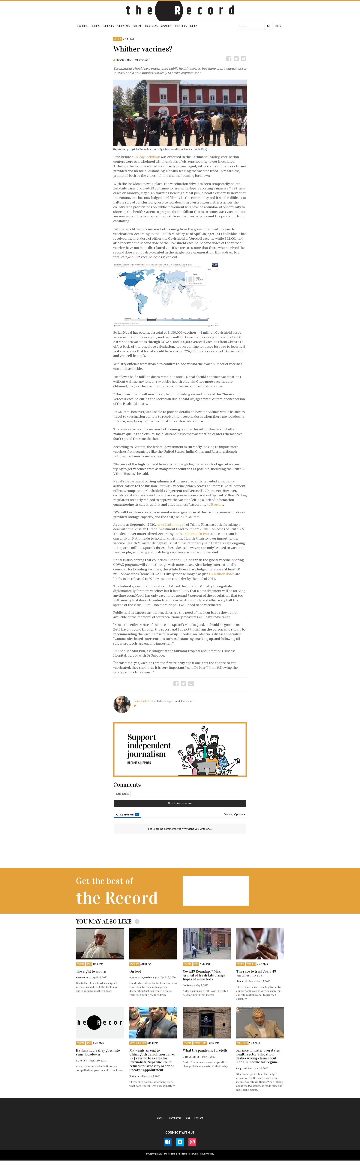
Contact (198, 1118)
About (160, 1118)
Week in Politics (138, 1043)
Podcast (137, 26)
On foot (135, 971)
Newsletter (166, 26)
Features (95, 26)
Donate (193, 26)
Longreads (108, 26)
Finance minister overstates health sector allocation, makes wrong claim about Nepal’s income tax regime (258, 1056)
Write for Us (181, 26)
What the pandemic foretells (205, 1050)
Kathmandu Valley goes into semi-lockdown (98, 1052)
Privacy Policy (207, 1153)
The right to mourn (91, 971)
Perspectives (123, 26)
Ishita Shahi (141, 701)
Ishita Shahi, (121, 60)
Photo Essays (151, 26)
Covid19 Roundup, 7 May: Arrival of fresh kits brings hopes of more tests (204, 975)
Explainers (82, 26)
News (89, 964)
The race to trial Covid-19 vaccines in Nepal (256, 973)
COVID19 (118, 39)
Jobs (188, 1118)
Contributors (174, 1118)
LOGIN (278, 26)
